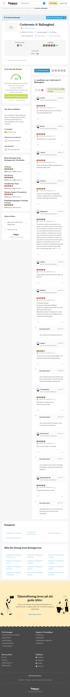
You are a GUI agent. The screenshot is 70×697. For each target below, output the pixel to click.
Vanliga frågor (40, 637)
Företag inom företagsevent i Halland (56, 568)
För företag (53, 3)
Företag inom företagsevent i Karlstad (35, 568)
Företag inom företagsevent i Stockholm (35, 556)
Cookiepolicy (39, 643)
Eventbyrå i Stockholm (54, 533)
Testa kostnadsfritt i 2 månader (11, 635)
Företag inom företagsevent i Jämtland (35, 562)
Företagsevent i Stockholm (13, 533)
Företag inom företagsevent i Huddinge (56, 556)
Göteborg (28, 680)
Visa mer (58, 248)
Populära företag (47, 680)
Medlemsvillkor (6, 665)
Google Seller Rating (7, 643)
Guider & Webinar (7, 640)
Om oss (4, 657)
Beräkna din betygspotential (16, 96)
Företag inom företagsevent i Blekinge (35, 574)
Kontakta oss (39, 635)
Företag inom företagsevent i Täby (14, 562)
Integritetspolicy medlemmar (44, 640)
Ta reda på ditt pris (7, 646)
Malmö (34, 680)
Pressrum (5, 660)
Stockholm (21, 680)
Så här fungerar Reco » (35, 614)
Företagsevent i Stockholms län (31, 533)
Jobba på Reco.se (7, 663)
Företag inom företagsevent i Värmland (14, 568)
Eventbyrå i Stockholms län (13, 538)
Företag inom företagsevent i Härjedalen (56, 562)
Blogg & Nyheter (6, 637)
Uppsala (38, 680)
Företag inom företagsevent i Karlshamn (56, 574)
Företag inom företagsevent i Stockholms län (14, 556)
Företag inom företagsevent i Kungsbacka (14, 574)
